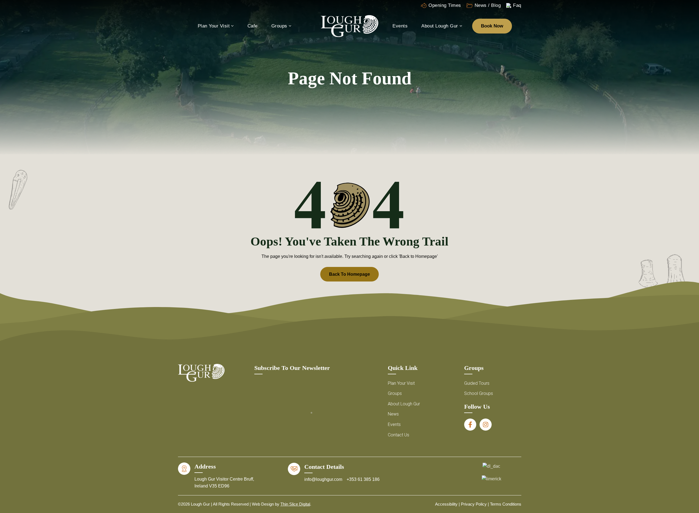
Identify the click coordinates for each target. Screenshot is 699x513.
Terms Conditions (505, 504)
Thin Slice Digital (295, 504)
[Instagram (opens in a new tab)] (486, 425)
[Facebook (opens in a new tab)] (470, 425)
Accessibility (446, 504)
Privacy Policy (474, 504)
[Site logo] (349, 25)
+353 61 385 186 (363, 479)
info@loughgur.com (323, 479)
